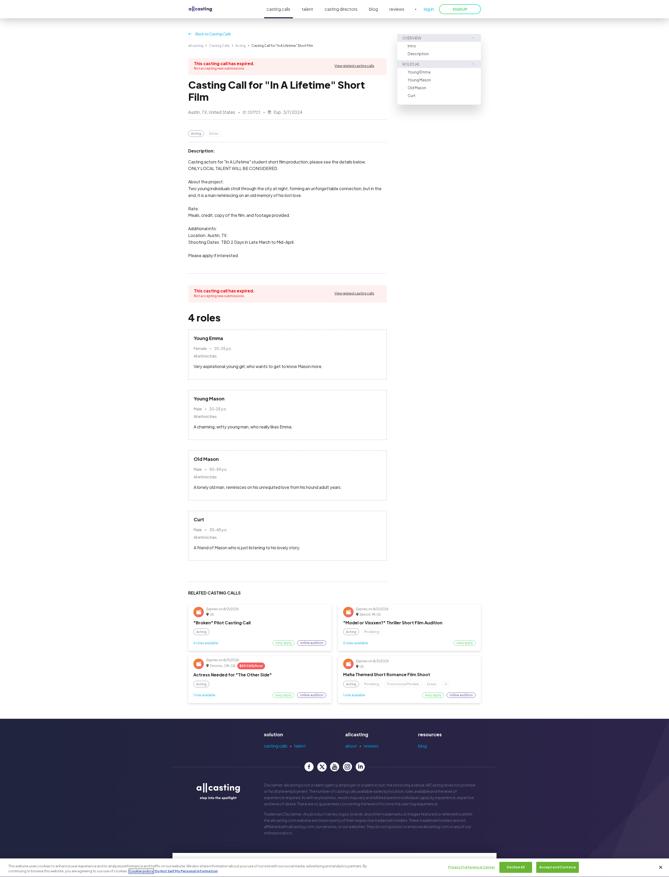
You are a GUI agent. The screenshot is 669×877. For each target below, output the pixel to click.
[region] (334, 867)
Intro (412, 45)
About (351, 746)
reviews (396, 9)
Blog (422, 746)
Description (418, 53)
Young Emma (419, 72)
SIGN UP (460, 9)
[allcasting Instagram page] (347, 766)
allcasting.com (283, 820)
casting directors (341, 9)
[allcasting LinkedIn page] (360, 766)
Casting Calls (219, 46)
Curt (412, 95)
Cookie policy (141, 871)
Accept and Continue (557, 867)
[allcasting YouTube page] (334, 766)
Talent (300, 746)
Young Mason (419, 79)
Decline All (515, 867)
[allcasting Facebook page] (309, 766)
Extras (213, 133)
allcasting (195, 46)
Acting (240, 46)
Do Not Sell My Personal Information (186, 871)
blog (373, 9)
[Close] (660, 867)
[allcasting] (200, 9)
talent (307, 9)
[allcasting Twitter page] (321, 766)
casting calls (278, 9)
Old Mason (417, 87)
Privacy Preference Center (471, 867)
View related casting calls (354, 66)
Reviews (371, 746)
